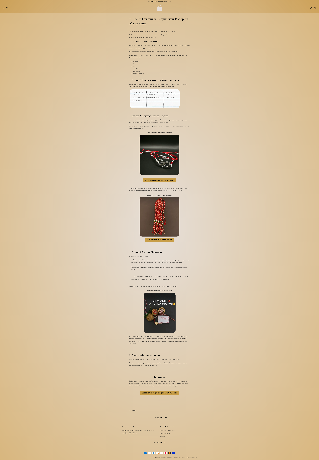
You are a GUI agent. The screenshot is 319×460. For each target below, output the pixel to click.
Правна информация (192, 457)
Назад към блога (161, 418)
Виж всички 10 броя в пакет (159, 240)
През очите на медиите (166, 433)
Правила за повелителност (182, 456)
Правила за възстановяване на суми (165, 456)
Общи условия (193, 456)
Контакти (162, 436)
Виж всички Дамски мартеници (159, 180)
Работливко (140, 456)
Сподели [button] (133, 410)
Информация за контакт (180, 457)
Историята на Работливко (167, 430)
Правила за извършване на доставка (163, 457)
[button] (3, 8)
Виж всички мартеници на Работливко (159, 393)
